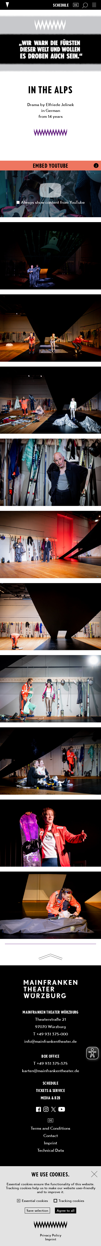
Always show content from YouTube (53, 202)
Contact (50, 1135)
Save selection (37, 1210)
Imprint (50, 1239)
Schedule (61, 5)
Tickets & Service (50, 1090)
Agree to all (66, 1210)
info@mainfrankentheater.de (50, 1041)
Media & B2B (51, 1097)
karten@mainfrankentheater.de (50, 1070)
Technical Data (50, 1150)
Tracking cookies (71, 1201)
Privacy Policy (50, 1235)
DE (75, 5)
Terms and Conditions (50, 1128)
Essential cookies (35, 1201)
